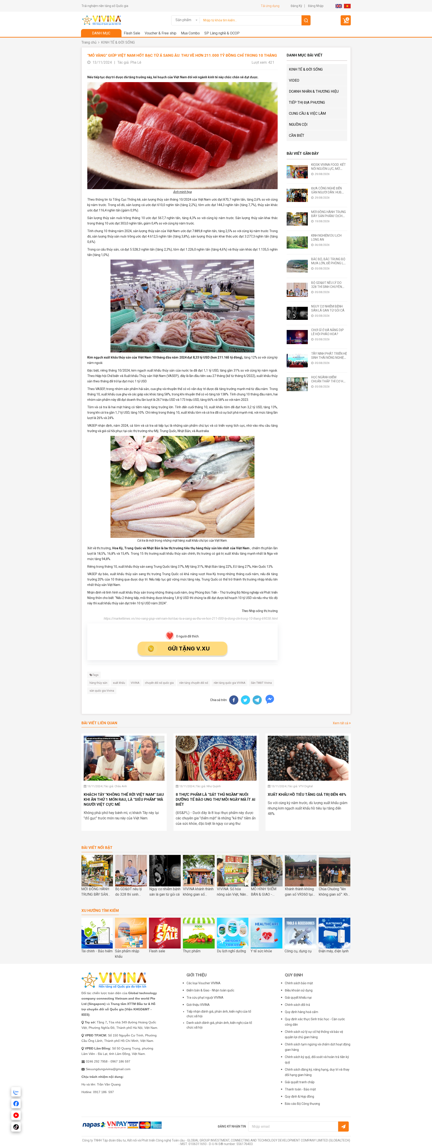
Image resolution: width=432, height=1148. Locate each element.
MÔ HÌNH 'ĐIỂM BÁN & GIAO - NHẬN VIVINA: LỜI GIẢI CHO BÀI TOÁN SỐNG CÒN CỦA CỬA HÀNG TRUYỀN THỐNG (266, 892)
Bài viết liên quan (99, 723)
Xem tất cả (341, 723)
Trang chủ (89, 42)
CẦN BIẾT (296, 135)
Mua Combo (190, 33)
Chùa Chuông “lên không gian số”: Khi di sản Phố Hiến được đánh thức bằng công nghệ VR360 (334, 892)
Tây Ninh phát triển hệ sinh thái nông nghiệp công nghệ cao (329, 357)
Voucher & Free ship (160, 33)
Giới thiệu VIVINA (198, 1005)
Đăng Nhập (316, 6)
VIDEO (294, 80)
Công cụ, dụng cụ (298, 951)
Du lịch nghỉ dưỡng (231, 951)
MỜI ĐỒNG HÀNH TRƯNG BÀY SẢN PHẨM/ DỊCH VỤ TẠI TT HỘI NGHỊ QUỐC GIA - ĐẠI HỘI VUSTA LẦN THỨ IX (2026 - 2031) (95, 892)
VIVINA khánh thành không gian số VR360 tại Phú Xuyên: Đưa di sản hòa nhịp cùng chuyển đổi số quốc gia (198, 892)
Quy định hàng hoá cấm (301, 1012)
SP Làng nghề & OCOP (222, 33)
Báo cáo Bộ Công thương (302, 1103)
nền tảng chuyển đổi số (193, 682)
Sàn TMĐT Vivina (261, 682)
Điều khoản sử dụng (299, 990)
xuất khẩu (119, 682)
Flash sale (157, 951)
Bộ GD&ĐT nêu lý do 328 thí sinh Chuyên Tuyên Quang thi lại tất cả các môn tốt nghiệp (130, 892)
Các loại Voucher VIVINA (203, 983)
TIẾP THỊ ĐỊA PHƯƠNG (307, 102)
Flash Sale (132, 33)
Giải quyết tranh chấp (300, 1082)
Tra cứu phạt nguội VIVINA (205, 997)
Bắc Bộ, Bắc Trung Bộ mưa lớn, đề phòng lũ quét (328, 263)
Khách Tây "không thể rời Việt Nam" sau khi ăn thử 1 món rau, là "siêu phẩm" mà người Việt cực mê (124, 799)
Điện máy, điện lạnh (334, 951)
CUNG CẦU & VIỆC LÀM (307, 113)
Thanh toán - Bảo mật (300, 1089)
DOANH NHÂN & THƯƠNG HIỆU (314, 91)
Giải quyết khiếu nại (298, 997)
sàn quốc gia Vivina (102, 690)
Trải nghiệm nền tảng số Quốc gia (104, 6)
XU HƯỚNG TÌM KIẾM (100, 910)
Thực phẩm (191, 951)
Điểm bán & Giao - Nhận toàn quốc (210, 990)
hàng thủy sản (98, 682)
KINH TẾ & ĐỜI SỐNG (118, 42)
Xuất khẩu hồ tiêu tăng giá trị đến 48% (307, 794)
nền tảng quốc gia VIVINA (229, 682)
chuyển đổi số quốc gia (159, 682)
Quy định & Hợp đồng (299, 1096)
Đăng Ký (296, 6)
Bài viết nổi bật (96, 847)
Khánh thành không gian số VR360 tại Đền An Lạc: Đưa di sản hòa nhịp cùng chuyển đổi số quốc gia (300, 892)
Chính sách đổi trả (297, 1005)
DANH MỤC (101, 33)
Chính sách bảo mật (299, 983)
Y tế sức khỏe (261, 951)
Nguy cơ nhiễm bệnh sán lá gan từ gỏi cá (164, 892)
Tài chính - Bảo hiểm (96, 951)
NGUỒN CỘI (298, 124)
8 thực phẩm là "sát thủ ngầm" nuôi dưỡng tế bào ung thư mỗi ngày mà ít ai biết (215, 799)
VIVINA (135, 682)
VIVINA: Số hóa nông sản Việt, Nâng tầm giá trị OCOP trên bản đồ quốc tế (232, 892)
